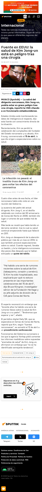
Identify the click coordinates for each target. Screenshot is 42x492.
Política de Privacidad (9, 457)
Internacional (6, 353)
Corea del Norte (18, 353)
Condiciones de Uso (21, 450)
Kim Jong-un (30, 353)
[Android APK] (8, 469)
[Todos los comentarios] (3, 488)
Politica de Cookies (25, 457)
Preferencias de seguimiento (12, 463)
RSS (26, 460)
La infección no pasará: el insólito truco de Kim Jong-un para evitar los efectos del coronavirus (20, 183)
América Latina (7, 430)
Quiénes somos (7, 450)
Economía (35, 430)
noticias (4, 362)
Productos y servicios (9, 453)
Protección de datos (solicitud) (12, 460)
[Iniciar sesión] (29, 16)
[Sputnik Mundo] (7, 17)
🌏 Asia (36, 357)
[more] (38, 192)
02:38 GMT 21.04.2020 (9, 62)
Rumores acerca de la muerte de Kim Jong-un (16, 357)
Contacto (21, 453)
